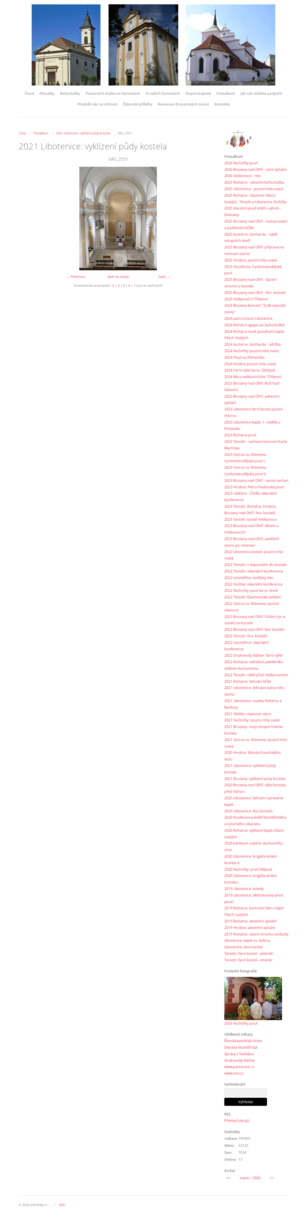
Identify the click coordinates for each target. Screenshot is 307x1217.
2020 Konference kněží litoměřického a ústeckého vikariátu (255, 820)
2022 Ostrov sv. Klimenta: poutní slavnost (251, 607)
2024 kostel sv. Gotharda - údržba (252, 344)
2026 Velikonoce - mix (242, 175)
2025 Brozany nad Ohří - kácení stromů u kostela (250, 282)
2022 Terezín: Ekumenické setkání (252, 597)
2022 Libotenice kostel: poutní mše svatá (253, 555)
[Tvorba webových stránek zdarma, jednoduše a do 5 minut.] (49, 1205)
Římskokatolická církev (243, 1040)
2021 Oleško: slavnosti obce (247, 713)
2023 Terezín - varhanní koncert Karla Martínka (255, 445)
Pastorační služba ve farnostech (113, 93)
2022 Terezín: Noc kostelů (245, 635)
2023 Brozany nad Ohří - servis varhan (256, 480)
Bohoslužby (70, 93)
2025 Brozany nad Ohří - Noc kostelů (255, 292)
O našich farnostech (163, 93)
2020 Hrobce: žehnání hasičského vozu (252, 756)
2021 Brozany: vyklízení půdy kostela (254, 778)
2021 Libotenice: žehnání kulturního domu (254, 691)
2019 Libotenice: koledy (244, 888)
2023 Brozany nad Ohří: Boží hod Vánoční (251, 386)
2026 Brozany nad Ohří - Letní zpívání (255, 169)
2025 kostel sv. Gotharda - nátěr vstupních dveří (251, 237)
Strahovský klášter (239, 1060)
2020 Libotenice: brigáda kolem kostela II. (250, 859)
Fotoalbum (225, 93)
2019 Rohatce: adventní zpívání (250, 921)
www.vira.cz (234, 1073)
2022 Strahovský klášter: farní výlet (253, 655)
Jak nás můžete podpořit (261, 93)
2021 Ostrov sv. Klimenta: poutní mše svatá (255, 743)
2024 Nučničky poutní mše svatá (251, 350)
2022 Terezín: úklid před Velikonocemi (256, 674)
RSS (62, 1205)
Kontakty (222, 104)
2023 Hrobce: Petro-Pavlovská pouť (254, 487)
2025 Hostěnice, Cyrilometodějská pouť (253, 270)
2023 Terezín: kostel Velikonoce (250, 519)
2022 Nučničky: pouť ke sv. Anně (251, 590)
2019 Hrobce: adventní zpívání (249, 927)
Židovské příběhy (137, 104)
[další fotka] (210, 218)
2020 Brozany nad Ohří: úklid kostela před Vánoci (255, 788)
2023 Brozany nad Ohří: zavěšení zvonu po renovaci (251, 542)
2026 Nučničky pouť (241, 162)
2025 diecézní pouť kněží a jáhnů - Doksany (252, 211)
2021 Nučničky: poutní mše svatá (252, 720)
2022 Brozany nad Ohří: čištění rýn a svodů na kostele (254, 620)
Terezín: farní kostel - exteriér (248, 953)
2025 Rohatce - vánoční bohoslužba (254, 182)
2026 (257, 1177)
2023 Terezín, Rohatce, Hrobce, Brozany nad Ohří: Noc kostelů (250, 509)
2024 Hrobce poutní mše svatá (250, 363)
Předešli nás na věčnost (97, 104)
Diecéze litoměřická (240, 1047)
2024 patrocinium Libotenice (248, 318)
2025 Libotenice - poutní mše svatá (253, 188)
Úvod (29, 93)
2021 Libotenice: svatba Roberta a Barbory (252, 704)
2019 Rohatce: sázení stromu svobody (256, 934)
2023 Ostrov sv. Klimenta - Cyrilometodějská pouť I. (246, 458)
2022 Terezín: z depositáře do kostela (255, 564)
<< (228, 1177)
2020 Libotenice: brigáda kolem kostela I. (250, 879)
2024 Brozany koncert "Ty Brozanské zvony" (254, 308)
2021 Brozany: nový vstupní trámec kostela (253, 730)
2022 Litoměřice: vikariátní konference (246, 645)
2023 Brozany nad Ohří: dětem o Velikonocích (251, 529)
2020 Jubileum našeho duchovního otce (253, 846)
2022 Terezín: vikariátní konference (253, 571)
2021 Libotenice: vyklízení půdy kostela (83, 133)
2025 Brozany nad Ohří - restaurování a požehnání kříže (255, 224)
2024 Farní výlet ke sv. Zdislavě (249, 370)
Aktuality (47, 93)
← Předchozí (75, 277)
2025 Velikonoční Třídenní (246, 299)
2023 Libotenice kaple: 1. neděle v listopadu (252, 425)
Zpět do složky (118, 277)
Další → (164, 277)
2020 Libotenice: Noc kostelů (248, 811)
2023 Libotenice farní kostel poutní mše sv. (253, 412)
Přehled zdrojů (236, 1120)
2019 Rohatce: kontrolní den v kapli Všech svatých (253, 911)
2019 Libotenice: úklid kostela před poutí (253, 898)
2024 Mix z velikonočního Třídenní (252, 376)
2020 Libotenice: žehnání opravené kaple (253, 801)
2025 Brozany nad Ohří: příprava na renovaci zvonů (254, 250)
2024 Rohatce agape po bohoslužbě (254, 324)
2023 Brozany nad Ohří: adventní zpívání (251, 399)
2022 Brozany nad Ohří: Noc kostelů (254, 629)
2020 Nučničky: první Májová (248, 869)
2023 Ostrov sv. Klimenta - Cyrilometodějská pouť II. (246, 470)
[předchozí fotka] (26, 218)
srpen (244, 1177)
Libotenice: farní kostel (243, 946)
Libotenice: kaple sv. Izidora (247, 940)
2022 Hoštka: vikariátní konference (253, 584)
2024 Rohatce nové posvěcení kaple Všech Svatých (254, 334)
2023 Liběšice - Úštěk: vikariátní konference (250, 496)
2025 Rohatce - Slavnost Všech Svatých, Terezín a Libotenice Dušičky (255, 198)
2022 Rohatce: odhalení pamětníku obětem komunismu (253, 665)
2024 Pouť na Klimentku (244, 357)
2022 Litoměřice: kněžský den (249, 577)
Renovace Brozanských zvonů (183, 104)
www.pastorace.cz (239, 1066)
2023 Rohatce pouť (240, 435)
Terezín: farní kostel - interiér (248, 960)
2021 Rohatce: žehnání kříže (247, 681)
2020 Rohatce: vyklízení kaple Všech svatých (254, 833)
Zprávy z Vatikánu (239, 1053)
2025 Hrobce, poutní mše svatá (250, 260)
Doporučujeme (198, 93)
